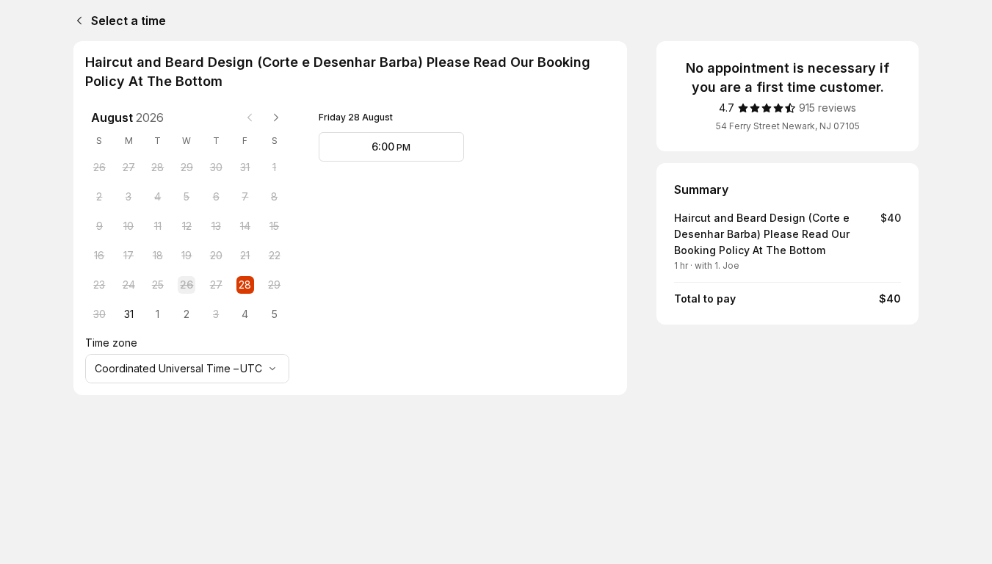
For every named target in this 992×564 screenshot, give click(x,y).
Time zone (111, 342)
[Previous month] (249, 117)
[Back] (76, 20)
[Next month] (276, 117)
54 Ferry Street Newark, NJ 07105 (788, 125)
